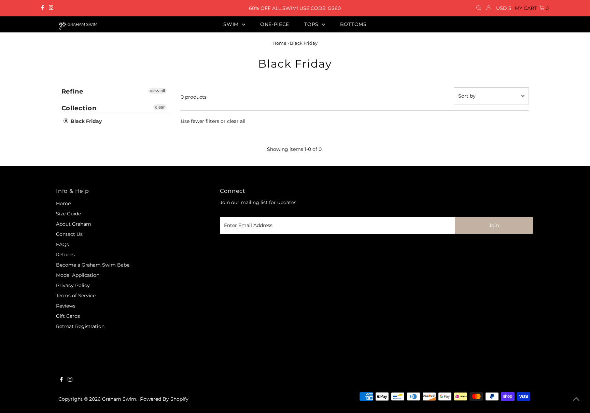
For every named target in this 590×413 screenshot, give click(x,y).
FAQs (62, 244)
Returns (65, 255)
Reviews (65, 306)
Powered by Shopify (164, 399)
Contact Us (69, 234)
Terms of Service (76, 296)
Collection (79, 108)
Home (279, 43)
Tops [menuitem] (312, 24)
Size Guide (68, 214)
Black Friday (85, 121)
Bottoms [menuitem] (353, 24)
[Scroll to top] (576, 399)
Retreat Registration (80, 326)
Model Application (77, 275)
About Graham (73, 224)
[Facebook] (43, 8)
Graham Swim (119, 399)
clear (160, 107)
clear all (236, 121)
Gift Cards (68, 316)
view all (157, 90)
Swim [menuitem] (231, 24)
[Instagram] (51, 8)
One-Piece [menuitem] (274, 24)
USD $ (503, 8)
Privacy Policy (73, 285)
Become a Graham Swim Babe (92, 265)
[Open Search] (478, 8)
